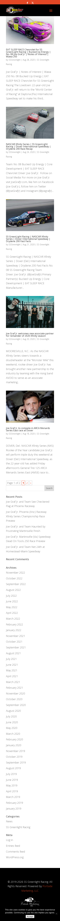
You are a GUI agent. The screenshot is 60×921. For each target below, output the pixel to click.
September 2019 (16, 762)
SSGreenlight (15, 59)
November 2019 (15, 751)
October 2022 (14, 578)
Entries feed (13, 845)
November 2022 (15, 572)
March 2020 (13, 733)
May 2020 (11, 728)
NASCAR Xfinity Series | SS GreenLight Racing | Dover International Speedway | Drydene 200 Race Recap (28, 146)
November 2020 (15, 693)
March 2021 (13, 682)
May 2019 (11, 785)
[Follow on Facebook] (27, 3)
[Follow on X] (33, 3)
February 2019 (14, 802)
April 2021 (12, 676)
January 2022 (13, 630)
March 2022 (13, 618)
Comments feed (15, 851)
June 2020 (12, 722)
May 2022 (11, 607)
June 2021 (12, 664)
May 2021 (11, 670)
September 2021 (16, 647)
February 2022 (14, 624)
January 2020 (13, 745)
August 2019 (13, 768)
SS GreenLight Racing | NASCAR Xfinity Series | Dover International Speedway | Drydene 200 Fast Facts (28, 239)
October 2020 (14, 699)
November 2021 (15, 636)
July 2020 (11, 716)
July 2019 (11, 774)
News (9, 821)
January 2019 (13, 808)
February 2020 (14, 739)
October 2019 (14, 756)
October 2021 (14, 641)
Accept (30, 916)
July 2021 (11, 659)
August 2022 (13, 590)
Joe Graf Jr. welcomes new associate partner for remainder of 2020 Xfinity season (30, 334)
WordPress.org (15, 857)
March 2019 (13, 797)
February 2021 (14, 687)
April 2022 (12, 613)
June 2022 (12, 601)
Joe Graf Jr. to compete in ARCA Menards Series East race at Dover (28, 429)
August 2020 (13, 710)
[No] (56, 913)
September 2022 (16, 584)
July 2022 (11, 595)
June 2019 (12, 779)
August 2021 (13, 653)
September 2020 (16, 705)
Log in (9, 840)
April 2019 (12, 791)
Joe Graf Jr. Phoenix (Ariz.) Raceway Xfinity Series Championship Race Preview (26, 516)
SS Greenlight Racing (18, 827)
